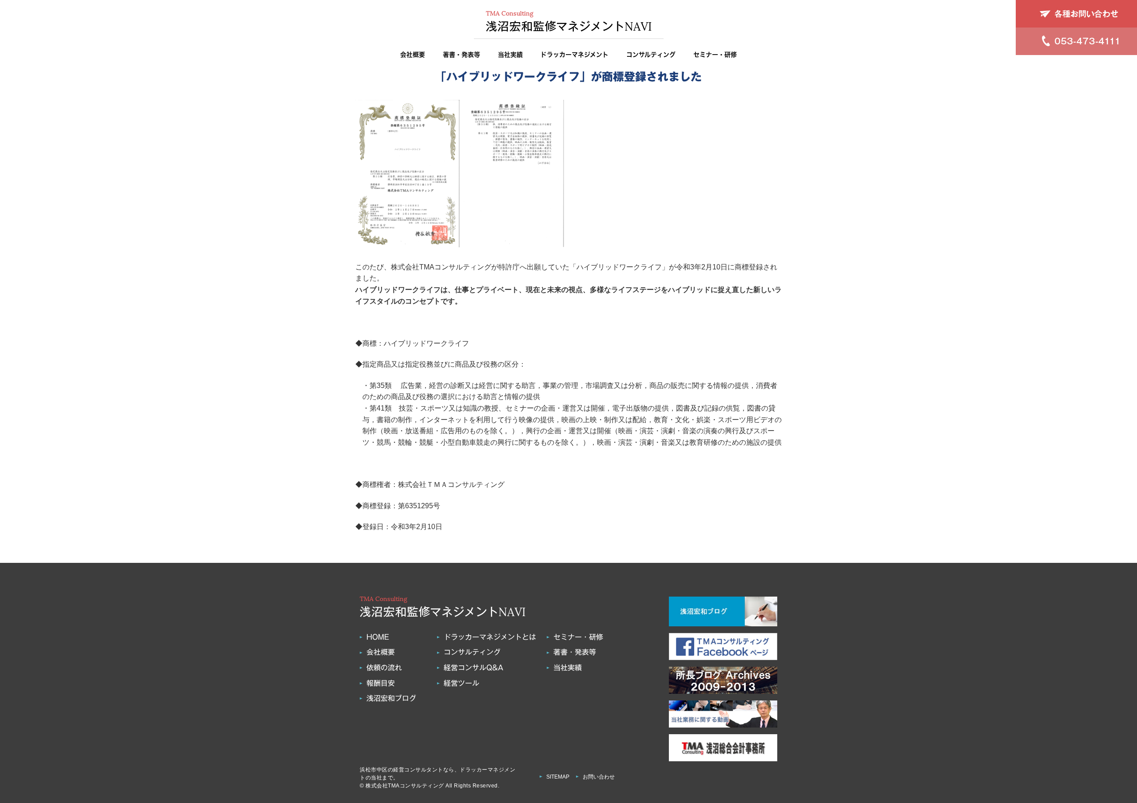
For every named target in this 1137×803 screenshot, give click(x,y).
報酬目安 (380, 683)
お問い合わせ (599, 777)
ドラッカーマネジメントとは (490, 637)
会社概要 (412, 54)
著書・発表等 (461, 54)
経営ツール (461, 683)
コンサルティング (651, 54)
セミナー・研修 (715, 54)
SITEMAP (557, 777)
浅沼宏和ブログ (391, 698)
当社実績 (510, 54)
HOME (377, 637)
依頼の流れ (384, 667)
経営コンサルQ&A (473, 667)
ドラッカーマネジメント (574, 54)
